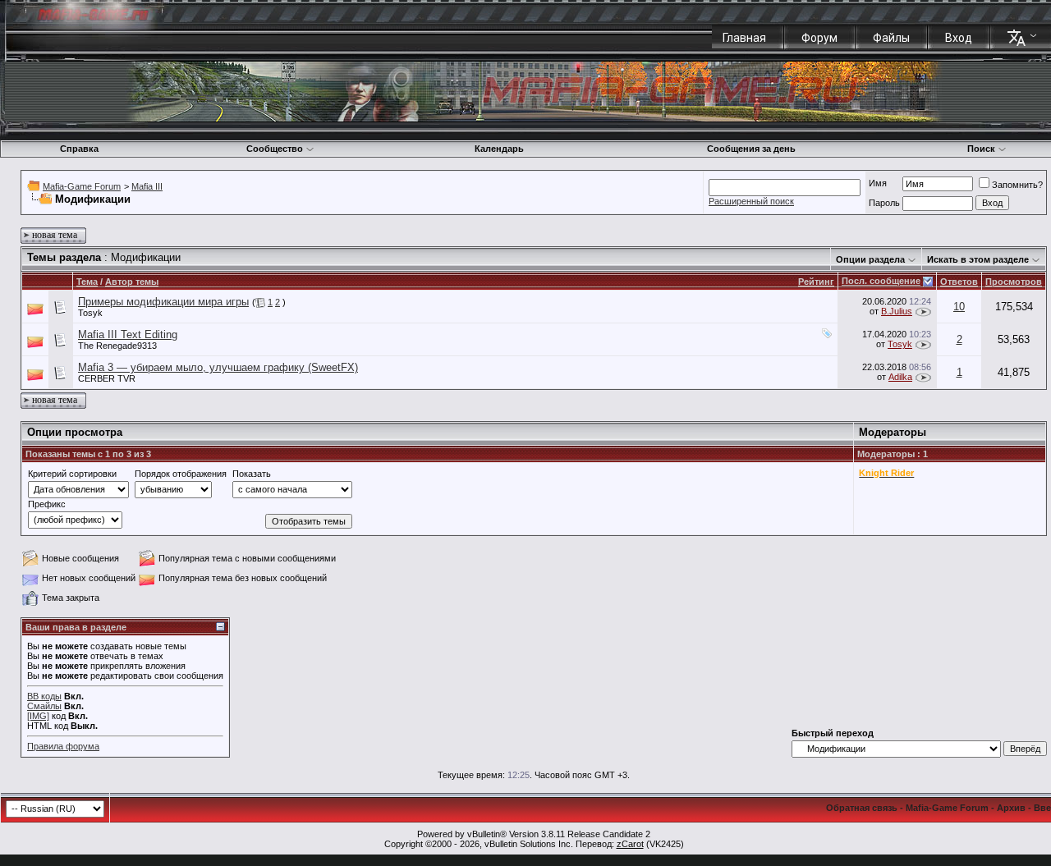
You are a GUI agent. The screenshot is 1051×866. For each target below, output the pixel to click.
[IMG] (38, 716)
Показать (251, 474)
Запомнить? (1017, 185)
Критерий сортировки (72, 474)
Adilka (900, 377)
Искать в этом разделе (978, 259)
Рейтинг (816, 281)
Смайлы (44, 706)
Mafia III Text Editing (127, 334)
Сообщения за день (751, 148)
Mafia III (147, 186)
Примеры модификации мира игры (163, 302)
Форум (819, 37)
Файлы (891, 37)
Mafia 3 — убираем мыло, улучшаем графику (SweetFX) (218, 367)
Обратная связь (861, 808)
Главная (744, 37)
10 (959, 306)
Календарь (499, 148)
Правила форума (63, 746)
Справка (79, 148)
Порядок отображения (181, 474)
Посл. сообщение (881, 281)
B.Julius (896, 311)
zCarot (630, 844)
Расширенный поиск (751, 201)
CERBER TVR (106, 378)
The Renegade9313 (117, 346)
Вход (958, 37)
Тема (87, 281)
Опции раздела (870, 259)
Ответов (959, 281)
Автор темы (131, 281)
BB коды (44, 696)
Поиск (981, 148)
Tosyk (90, 313)
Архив (1011, 808)
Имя (878, 183)
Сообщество (274, 148)
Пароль (884, 203)
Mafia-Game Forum (82, 186)
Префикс (47, 504)
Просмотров (1013, 281)
